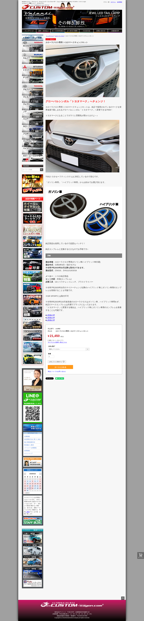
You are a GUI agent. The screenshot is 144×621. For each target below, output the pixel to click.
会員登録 (119, 2)
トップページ (50, 36)
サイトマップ (28, 453)
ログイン (113, 2)
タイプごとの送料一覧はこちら (57, 342)
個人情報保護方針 (29, 442)
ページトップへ (122, 598)
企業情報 (27, 436)
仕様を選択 (52, 346)
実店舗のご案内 (29, 445)
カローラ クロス (59, 36)
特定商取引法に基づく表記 (32, 439)
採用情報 (27, 450)
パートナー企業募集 (30, 448)
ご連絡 (28, 512)
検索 (41, 169)
